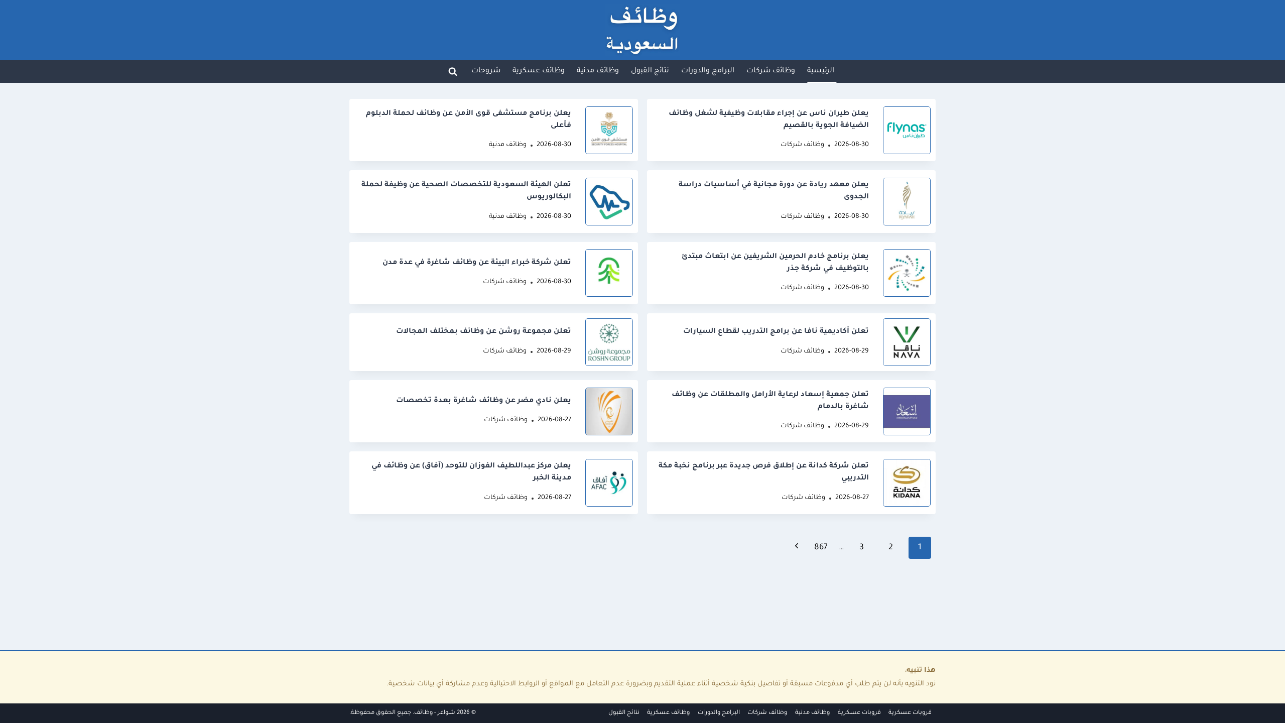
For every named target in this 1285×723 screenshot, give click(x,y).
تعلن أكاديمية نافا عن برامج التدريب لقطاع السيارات (776, 332)
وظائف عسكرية (668, 713)
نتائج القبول (623, 713)
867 (821, 547)
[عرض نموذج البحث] (453, 71)
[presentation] (907, 130)
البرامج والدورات (719, 713)
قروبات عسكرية (910, 713)
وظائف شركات (802, 145)
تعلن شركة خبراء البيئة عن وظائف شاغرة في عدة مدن (476, 263)
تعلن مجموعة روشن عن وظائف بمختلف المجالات (483, 332)
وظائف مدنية (508, 145)
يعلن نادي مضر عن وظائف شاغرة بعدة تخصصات (483, 401)
